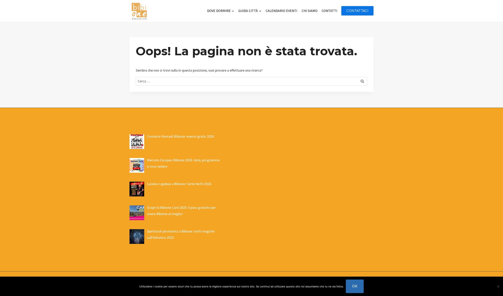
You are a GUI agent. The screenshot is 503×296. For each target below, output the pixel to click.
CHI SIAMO (310, 10)
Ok (354, 286)
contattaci (357, 10)
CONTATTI (329, 10)
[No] (498, 286)
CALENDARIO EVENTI (281, 10)
